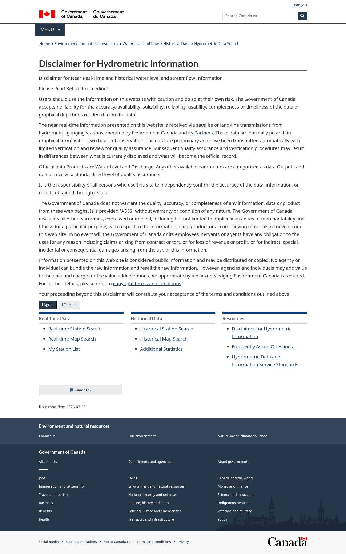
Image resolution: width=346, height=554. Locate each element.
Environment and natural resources (86, 43)
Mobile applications (81, 541)
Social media (49, 541)
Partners (203, 133)
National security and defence (152, 494)
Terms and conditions (154, 541)
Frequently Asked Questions (262, 346)
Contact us (47, 436)
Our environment (142, 436)
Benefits (45, 511)
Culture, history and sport (148, 503)
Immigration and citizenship (61, 486)
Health (44, 519)
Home (44, 43)
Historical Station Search (166, 329)
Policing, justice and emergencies (154, 511)
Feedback (88, 391)
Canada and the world (235, 478)
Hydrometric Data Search (216, 43)
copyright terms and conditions (147, 283)
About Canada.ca (117, 541)
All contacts (48, 461)
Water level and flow (141, 43)
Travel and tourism (54, 494)
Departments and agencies (149, 461)
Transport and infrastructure (151, 519)
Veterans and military (235, 511)
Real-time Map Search (72, 339)
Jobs (42, 478)
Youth (222, 519)
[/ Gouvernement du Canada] (81, 14)
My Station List (64, 349)
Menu (47, 29)
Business (46, 503)
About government (232, 461)
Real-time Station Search (74, 329)
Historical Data (176, 43)
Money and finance (233, 486)
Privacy (183, 541)
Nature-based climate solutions (242, 436)
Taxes (132, 478)
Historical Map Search (164, 339)
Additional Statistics (161, 349)
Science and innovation (236, 494)
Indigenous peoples (233, 503)
